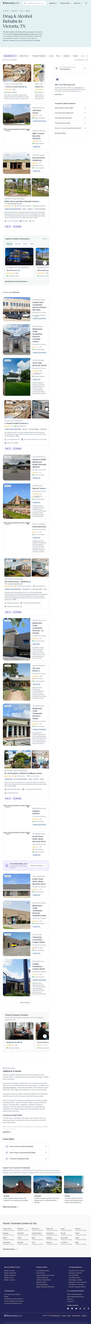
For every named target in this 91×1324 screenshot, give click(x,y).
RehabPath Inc (56, 1315)
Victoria (16, 292)
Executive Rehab (73, 1275)
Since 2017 (78, 87)
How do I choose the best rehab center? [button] (68, 128)
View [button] (7, 226)
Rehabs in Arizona (9, 1280)
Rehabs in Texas (9, 1277)
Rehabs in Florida (9, 1270)
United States (14, 10)
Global (32, 244)
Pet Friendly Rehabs (42, 1284)
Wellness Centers (41, 1282)
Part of (13, 203)
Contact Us (70, 1301)
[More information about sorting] (87, 60)
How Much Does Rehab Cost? (13, 1303)
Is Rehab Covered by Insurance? (13, 1299)
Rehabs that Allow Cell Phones (45, 1287)
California (17, 244)
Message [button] (18, 226)
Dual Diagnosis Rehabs (75, 1280)
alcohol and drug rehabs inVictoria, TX (25, 34)
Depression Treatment (75, 1273)
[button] (15, 59)
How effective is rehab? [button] (62, 123)
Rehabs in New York (10, 1275)
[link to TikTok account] (80, 1308)
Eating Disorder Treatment (77, 1270)
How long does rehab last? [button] (63, 118)
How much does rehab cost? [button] (64, 113)
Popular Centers (41, 1267)
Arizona (6, 1196)
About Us (70, 1299)
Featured (9, 244)
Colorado (37, 1196)
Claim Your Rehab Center (74, 1294)
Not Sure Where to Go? (12, 1267)
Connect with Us (72, 1305)
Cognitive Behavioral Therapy (45, 1275)
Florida (25, 244)
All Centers (6, 10)
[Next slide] (44, 82)
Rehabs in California (10, 1273)
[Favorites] (86, 3)
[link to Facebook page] (88, 1308)
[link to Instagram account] (84, 1308)
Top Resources (9, 1291)
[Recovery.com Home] (11, 3)
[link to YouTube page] (76, 1308)
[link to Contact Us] (68, 1308)
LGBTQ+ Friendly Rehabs (43, 1280)
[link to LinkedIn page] (72, 1308)
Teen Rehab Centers (74, 1277)
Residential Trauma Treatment (78, 1282)
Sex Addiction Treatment (76, 1284)
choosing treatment (9, 1087)
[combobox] (34, 3)
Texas (21, 10)
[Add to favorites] (28, 106)
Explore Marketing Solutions (75, 1296)
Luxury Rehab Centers (42, 1270)
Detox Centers (40, 1273)
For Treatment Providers (75, 1291)
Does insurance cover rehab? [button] (64, 108)
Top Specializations (75, 1267)
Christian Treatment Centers (77, 1287)
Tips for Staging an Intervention (13, 1301)
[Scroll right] (86, 56)
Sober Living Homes (42, 1277)
